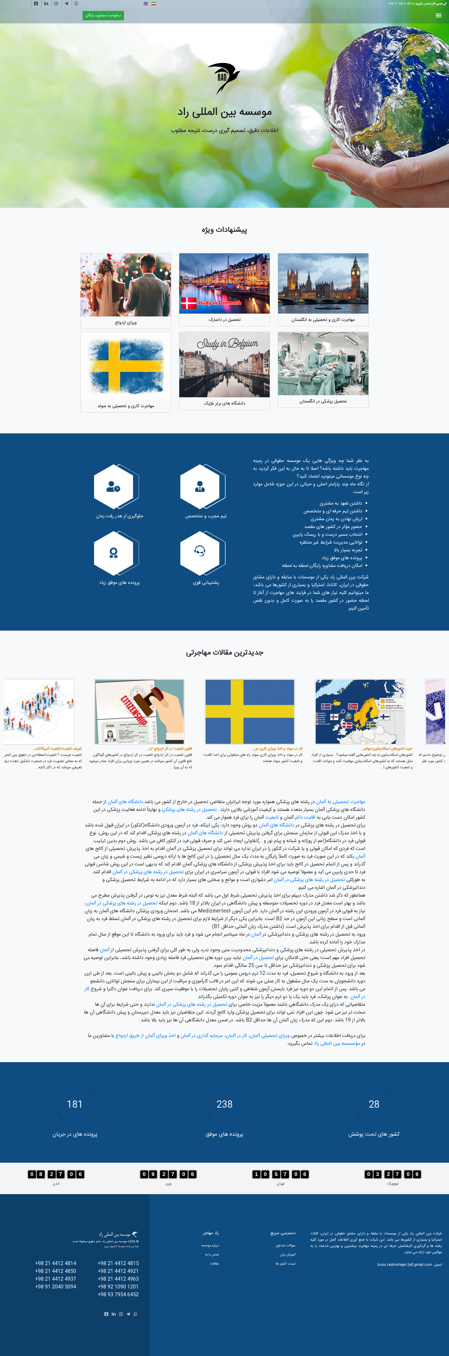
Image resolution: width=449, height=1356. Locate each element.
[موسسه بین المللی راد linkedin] (46, 4)
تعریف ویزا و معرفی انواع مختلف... (86, 749)
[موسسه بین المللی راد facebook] (36, 4)
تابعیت (272, 818)
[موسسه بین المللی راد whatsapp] (76, 4)
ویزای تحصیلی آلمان (270, 1036)
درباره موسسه (210, 1245)
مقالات (214, 1264)
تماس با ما (212, 1255)
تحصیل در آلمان (257, 958)
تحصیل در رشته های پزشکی (189, 810)
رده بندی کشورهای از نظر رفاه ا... (419, 749)
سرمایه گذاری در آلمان (202, 1036)
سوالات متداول (285, 1245)
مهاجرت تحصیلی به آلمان (340, 802)
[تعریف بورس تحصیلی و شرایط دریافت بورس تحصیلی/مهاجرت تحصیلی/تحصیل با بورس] (280, 712)
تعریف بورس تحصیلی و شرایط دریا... (305, 749)
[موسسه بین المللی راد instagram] (56, 4)
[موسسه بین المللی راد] (224, 79)
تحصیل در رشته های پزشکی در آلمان (148, 872)
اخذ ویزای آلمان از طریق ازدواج (145, 1036)
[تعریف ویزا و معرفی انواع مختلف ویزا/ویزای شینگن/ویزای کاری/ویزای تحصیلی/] (59, 712)
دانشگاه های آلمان (125, 802)
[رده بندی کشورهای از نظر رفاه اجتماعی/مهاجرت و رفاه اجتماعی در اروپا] (390, 712)
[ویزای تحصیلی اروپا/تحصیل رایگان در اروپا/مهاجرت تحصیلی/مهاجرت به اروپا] (169, 712)
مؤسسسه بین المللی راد (337, 1044)
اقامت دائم (305, 818)
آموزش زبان (287, 1255)
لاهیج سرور (110, 1246)
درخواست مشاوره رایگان (103, 15)
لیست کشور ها (285, 1264)
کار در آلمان (236, 1036)
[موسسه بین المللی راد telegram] (66, 4)
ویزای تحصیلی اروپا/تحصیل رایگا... (196, 749)
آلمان (360, 857)
